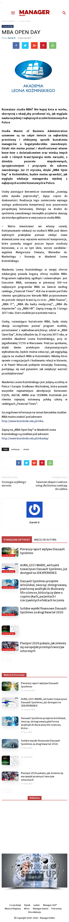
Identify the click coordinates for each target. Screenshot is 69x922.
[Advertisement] (34, 825)
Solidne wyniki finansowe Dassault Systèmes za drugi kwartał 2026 (43, 610)
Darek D (11, 38)
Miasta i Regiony (13, 908)
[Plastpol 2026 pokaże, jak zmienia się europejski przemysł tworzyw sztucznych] (10, 646)
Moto (27, 908)
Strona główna (8, 21)
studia (26, 449)
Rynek (27, 905)
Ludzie (36, 905)
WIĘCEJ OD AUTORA (45, 539)
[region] (34, 872)
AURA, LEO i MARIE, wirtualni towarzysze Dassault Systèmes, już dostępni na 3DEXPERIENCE (43, 569)
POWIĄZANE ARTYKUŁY (17, 539)
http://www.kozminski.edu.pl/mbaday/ (25, 438)
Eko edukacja (34, 912)
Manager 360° (50, 905)
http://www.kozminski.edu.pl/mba (22, 421)
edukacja (15, 449)
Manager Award (40, 908)
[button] (64, 12)
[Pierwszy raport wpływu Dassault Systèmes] (10, 552)
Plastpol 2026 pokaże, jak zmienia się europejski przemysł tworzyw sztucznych (43, 647)
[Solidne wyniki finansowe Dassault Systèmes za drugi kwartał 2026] (10, 611)
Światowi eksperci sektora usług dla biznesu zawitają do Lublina (51, 485)
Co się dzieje (24, 21)
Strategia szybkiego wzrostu (14, 483)
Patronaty (56, 908)
